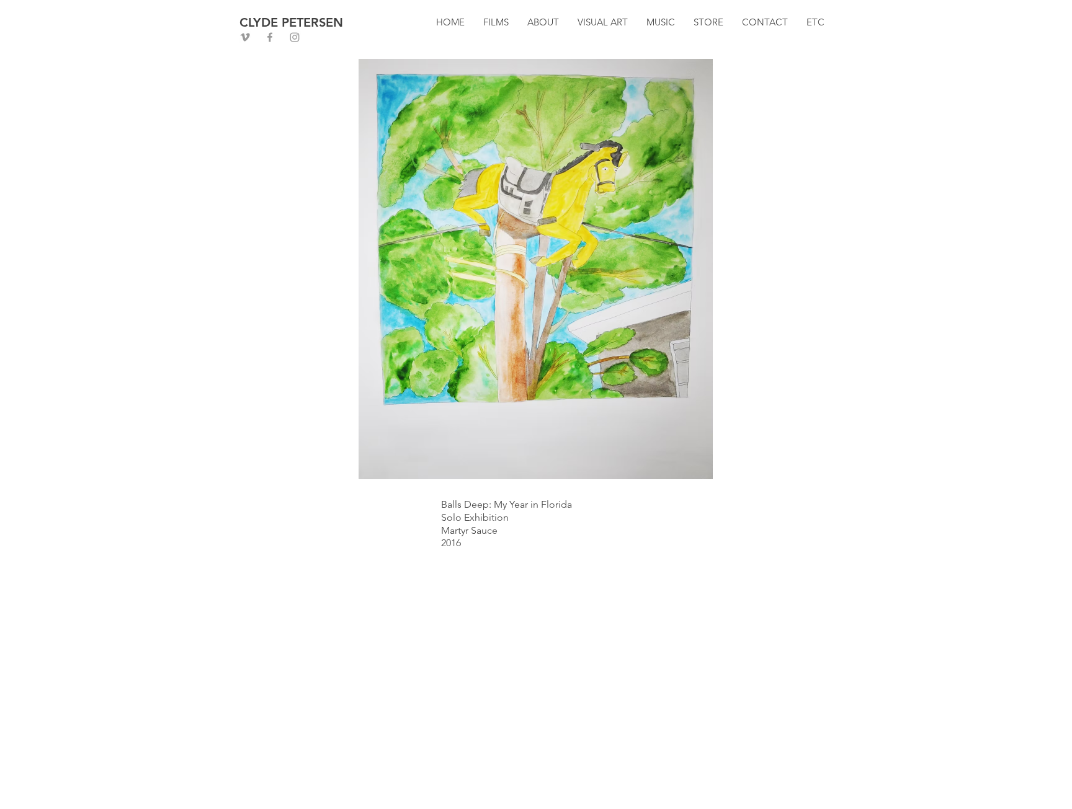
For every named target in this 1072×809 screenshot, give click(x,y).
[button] (496, 22)
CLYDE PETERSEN (291, 22)
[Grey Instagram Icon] (294, 37)
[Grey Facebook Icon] (270, 37)
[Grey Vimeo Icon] (245, 37)
